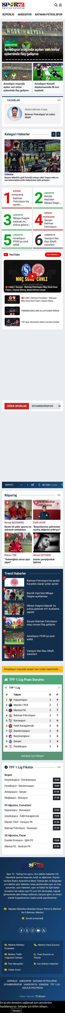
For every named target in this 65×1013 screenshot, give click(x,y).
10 (31, 59)
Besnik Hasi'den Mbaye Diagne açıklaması (52, 199)
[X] (26, 930)
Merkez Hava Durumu (49, 945)
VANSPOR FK (49, 235)
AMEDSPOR (24, 14)
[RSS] (43, 930)
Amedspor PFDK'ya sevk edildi (20, 241)
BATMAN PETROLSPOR (48, 14)
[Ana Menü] (60, 5)
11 (34, 59)
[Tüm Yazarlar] (59, 100)
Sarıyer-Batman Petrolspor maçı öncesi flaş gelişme (51, 223)
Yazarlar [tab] (13, 100)
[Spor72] (13, 5)
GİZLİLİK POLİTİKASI (32, 987)
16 (49, 59)
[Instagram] (32, 930)
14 (43, 59)
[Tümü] (59, 495)
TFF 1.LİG (55, 984)
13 (40, 59)
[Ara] (56, 5)
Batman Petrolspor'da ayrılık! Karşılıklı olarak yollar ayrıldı (22, 201)
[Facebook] (21, 930)
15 (46, 59)
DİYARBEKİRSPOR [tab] (42, 406)
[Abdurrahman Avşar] (14, 113)
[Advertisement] (32, 365)
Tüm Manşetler (15, 963)
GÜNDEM (9, 174)
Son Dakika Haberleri (47, 963)
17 (52, 59)
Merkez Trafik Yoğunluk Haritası (14, 956)
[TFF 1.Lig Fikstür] (59, 767)
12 (37, 59)
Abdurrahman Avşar (36, 109)
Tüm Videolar (52, 255)
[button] (53, 134)
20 (61, 59)
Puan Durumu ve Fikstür (44, 956)
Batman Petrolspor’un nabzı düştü (40, 116)
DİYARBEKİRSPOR (13, 984)
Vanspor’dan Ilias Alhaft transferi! (51, 241)
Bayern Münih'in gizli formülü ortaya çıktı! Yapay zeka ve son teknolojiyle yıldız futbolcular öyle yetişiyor (31, 178)
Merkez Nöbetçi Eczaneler (14, 947)
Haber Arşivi (14, 969)
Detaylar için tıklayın (32, 755)
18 (55, 59)
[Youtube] (38, 930)
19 (58, 59)
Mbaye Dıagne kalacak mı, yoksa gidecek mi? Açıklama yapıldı (21, 221)
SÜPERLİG (8, 14)
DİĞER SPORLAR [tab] (16, 406)
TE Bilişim (40, 996)
